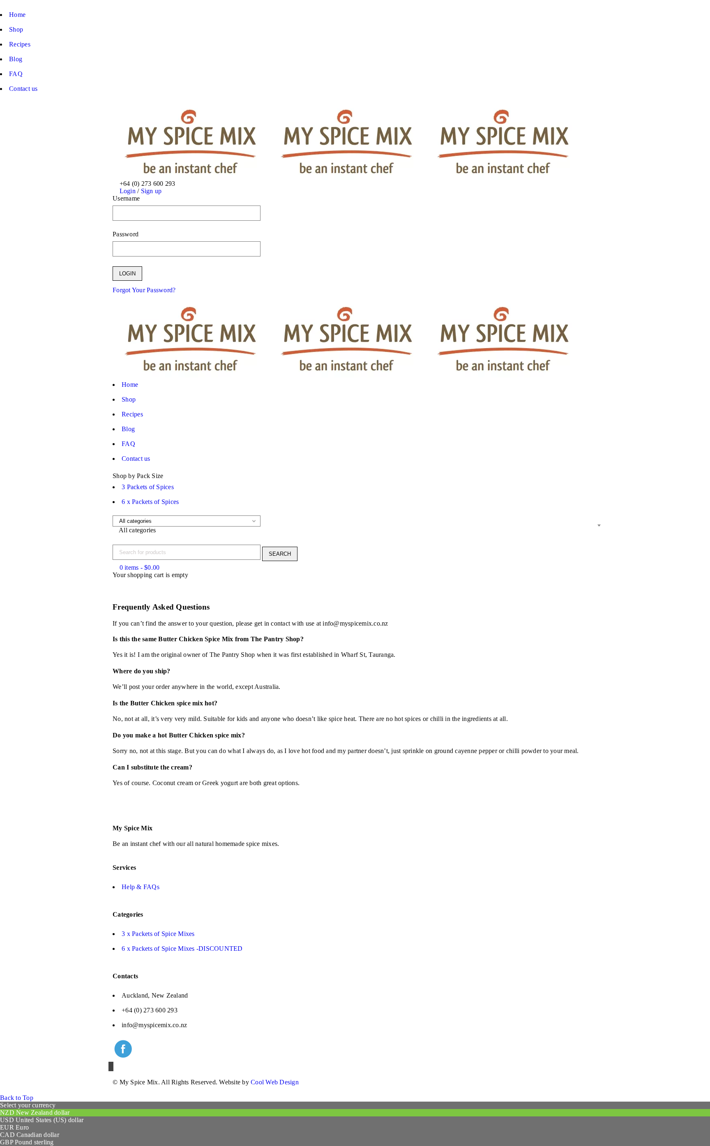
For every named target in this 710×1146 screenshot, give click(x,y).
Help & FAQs (140, 886)
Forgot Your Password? (144, 289)
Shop (16, 29)
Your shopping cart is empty (150, 574)
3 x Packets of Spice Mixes (158, 933)
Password (125, 234)
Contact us (23, 88)
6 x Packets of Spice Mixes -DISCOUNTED (182, 948)
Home (17, 14)
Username (126, 198)
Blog (15, 58)
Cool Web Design (275, 1082)
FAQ (16, 73)
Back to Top (16, 1097)
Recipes (19, 44)
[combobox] (357, 530)
